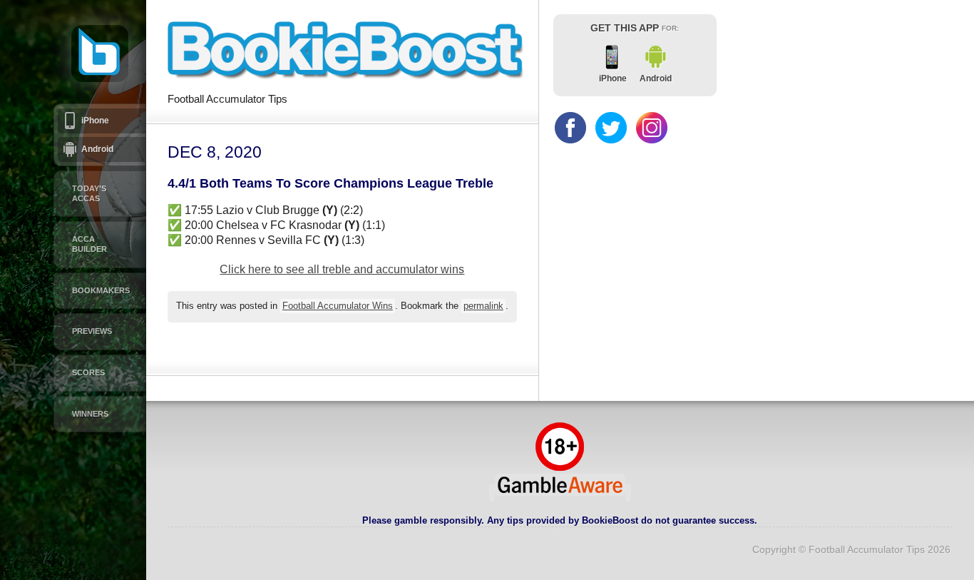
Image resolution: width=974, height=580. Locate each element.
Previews (92, 331)
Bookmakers (101, 290)
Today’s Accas (89, 193)
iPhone (95, 121)
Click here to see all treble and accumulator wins (342, 269)
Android (97, 149)
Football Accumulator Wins (337, 306)
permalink (483, 306)
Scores (88, 372)
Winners (90, 413)
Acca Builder (89, 244)
